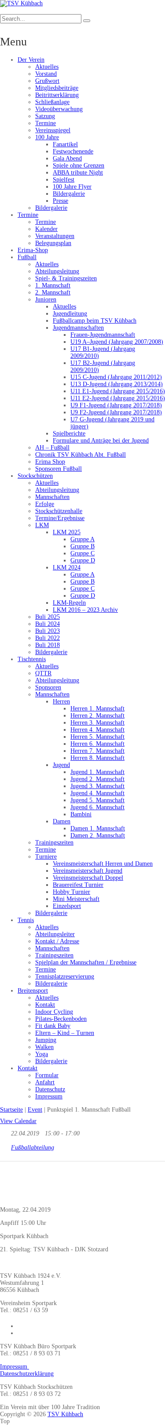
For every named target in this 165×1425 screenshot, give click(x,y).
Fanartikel (65, 144)
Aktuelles (47, 66)
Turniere (46, 856)
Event (35, 1109)
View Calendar (18, 1121)
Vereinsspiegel (52, 130)
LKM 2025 (67, 532)
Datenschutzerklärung (27, 1373)
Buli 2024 (47, 624)
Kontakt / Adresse (57, 941)
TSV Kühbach (65, 1414)
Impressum (48, 1096)
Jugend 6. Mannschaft (97, 807)
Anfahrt (45, 1082)
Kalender (46, 229)
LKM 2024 (67, 567)
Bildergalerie (69, 193)
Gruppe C (82, 553)
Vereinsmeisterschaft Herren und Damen (103, 863)
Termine (45, 123)
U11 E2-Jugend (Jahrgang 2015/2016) (117, 398)
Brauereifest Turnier (78, 885)
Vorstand (46, 74)
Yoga (41, 1054)
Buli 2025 (47, 617)
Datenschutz (50, 1089)
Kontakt (45, 1004)
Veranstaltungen (54, 236)
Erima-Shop (33, 250)
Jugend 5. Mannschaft (97, 800)
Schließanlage (52, 102)
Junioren (45, 299)
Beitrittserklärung (57, 95)
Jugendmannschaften (78, 327)
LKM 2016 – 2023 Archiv (85, 609)
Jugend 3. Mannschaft (97, 786)
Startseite (11, 1109)
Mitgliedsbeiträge (56, 88)
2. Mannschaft (52, 292)
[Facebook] (20, 1183)
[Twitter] (6, 1183)
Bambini (81, 814)
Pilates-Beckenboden (61, 1019)
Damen (61, 821)
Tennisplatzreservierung (64, 976)
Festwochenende (73, 151)
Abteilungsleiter (55, 934)
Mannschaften (52, 497)
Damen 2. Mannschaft (97, 835)
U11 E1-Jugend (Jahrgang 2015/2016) (117, 391)
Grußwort (47, 81)
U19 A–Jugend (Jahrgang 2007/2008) (116, 342)
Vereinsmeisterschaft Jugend (87, 870)
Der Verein (31, 59)
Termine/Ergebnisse (59, 518)
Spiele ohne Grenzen (78, 165)
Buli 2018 (47, 645)
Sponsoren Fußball (58, 468)
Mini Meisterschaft (76, 899)
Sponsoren (48, 687)
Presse (60, 200)
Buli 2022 (47, 638)
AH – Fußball (52, 447)
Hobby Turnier (71, 892)
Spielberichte (69, 433)
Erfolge (44, 504)
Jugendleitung (70, 313)
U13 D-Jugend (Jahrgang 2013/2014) (116, 384)
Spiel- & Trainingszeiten (66, 278)
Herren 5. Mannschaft (97, 736)
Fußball (27, 257)
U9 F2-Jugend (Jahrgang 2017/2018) (116, 412)
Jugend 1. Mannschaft (97, 772)
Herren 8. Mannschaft (97, 758)
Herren (61, 701)
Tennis (26, 920)
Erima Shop (50, 461)
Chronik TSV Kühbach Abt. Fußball (80, 454)
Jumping (45, 1040)
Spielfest (63, 179)
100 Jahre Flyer (72, 186)
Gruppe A (82, 539)
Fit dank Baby (52, 1026)
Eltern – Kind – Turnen (64, 1033)
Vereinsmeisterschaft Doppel (88, 877)
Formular (47, 1075)
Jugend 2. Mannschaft (97, 779)
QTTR (43, 673)
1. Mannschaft (52, 285)
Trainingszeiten (54, 842)
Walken (44, 1047)
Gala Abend (67, 158)
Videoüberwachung (59, 109)
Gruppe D (82, 560)
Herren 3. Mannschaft (97, 722)
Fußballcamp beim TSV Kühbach (94, 320)
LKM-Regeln (69, 602)
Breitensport (33, 990)
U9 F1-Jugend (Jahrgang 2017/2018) (116, 405)
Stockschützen (35, 476)
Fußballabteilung (32, 1147)
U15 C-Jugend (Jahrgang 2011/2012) (116, 377)
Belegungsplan (53, 243)
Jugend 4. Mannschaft (97, 793)
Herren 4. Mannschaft (97, 729)
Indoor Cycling (54, 1011)
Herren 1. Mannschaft (97, 708)
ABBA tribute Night (78, 172)
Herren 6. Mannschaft (97, 743)
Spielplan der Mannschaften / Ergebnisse (85, 962)
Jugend (61, 765)
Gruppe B (82, 546)
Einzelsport (67, 906)
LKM (42, 525)
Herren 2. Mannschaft (97, 715)
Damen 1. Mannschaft (97, 828)
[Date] (4, 1131)
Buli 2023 (47, 631)
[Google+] (33, 1183)
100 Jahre (47, 137)
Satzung (45, 116)
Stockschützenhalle (58, 511)
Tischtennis (32, 659)
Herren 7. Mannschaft (97, 751)
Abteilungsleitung (57, 271)
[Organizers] (4, 1145)
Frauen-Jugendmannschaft (102, 334)
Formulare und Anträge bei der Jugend (101, 440)
